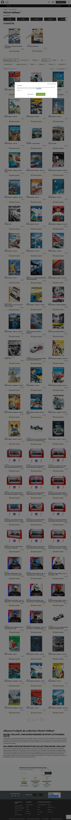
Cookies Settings (30, 94)
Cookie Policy (38, 88)
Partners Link (19, 90)
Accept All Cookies (40, 94)
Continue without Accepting (51, 83)
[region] (36, 90)
